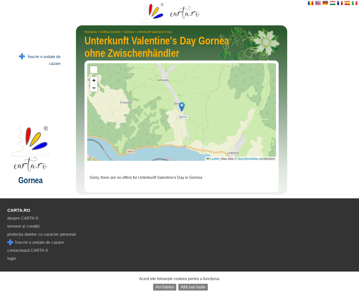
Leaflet (214, 158)
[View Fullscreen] (93, 69)
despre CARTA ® (23, 218)
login (11, 258)
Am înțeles (165, 287)
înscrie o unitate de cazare (39, 242)
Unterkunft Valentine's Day (154, 32)
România (90, 32)
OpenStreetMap (247, 158)
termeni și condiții (23, 226)
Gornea (129, 32)
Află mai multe (193, 287)
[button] (182, 107)
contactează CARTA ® (27, 250)
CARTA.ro (18, 210)
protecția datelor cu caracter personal (41, 234)
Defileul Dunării (110, 32)
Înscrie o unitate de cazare (43, 60)
